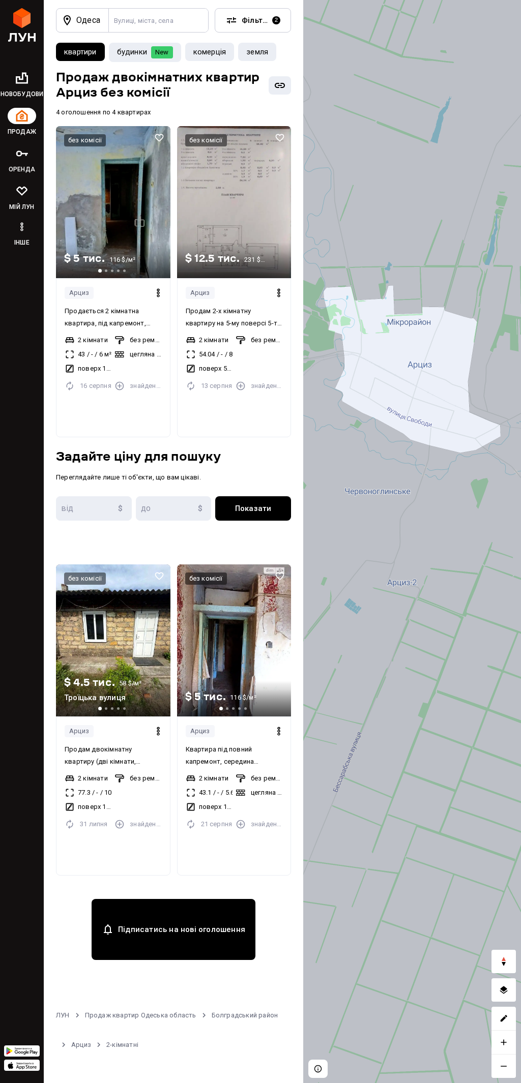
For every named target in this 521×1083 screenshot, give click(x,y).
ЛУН (63, 1015)
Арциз (79, 292)
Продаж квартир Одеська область (140, 1015)
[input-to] (174, 508)
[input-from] (94, 508)
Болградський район (245, 1015)
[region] (412, 541)
